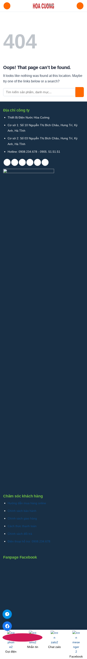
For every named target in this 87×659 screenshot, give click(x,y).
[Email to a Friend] (29, 162)
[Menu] (7, 5)
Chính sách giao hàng (22, 518)
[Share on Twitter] (22, 162)
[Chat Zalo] (7, 614)
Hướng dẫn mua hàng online (27, 503)
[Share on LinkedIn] (45, 162)
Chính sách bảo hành (22, 510)
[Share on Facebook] (14, 162)
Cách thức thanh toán (22, 526)
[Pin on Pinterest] (37, 162)
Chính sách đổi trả (20, 533)
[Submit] (79, 92)
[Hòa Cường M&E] (43, 6)
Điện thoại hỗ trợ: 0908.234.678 (29, 541)
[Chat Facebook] (7, 626)
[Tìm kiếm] (80, 5)
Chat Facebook (7, 626)
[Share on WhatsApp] (7, 162)
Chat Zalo (7, 614)
